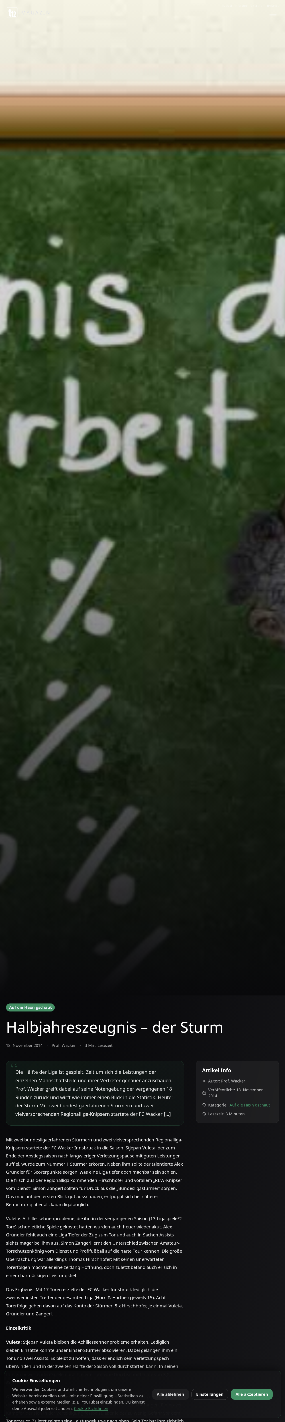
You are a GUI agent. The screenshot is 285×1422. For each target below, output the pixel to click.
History (241, 6)
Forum (227, 6)
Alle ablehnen (170, 1394)
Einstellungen (210, 1394)
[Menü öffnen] (273, 15)
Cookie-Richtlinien (91, 1408)
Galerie (256, 6)
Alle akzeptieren (252, 1394)
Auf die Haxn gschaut (30, 1007)
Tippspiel (272, 6)
